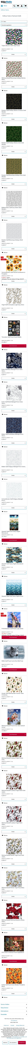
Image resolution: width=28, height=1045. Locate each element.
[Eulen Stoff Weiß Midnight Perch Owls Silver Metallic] (14, 393)
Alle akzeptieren (13, 1042)
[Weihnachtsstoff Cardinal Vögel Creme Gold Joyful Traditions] (14, 749)
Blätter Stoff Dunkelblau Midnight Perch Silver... (12, 435)
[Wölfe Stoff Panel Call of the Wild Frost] (14, 652)
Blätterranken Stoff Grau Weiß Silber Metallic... (12, 208)
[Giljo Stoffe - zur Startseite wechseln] (6, 2)
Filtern (4, 21)
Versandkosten (14, 1020)
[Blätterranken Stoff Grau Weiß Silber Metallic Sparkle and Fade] (14, 198)
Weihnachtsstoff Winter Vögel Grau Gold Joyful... (13, 856)
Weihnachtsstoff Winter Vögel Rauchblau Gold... (13, 888)
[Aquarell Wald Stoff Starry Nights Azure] (14, 587)
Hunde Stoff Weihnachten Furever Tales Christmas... (13, 694)
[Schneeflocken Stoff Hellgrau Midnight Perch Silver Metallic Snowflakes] (14, 490)
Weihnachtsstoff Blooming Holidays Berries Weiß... (14, 78)
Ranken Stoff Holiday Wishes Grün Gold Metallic (13, 143)
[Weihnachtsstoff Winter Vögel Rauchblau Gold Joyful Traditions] (14, 879)
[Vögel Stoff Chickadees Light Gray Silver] (14, 296)
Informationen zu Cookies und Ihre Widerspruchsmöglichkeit (17, 1037)
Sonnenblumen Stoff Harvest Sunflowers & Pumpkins (13, 273)
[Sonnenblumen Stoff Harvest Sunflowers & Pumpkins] (14, 263)
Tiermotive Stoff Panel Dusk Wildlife (11, 337)
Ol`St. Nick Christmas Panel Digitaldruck (13, 952)
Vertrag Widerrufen (20, 1025)
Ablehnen (5, 1042)
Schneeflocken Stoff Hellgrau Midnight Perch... (12, 499)
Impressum (6, 1025)
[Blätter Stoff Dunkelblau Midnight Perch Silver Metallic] (14, 425)
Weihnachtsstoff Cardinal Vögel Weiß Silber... (12, 823)
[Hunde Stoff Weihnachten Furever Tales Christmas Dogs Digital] (14, 684)
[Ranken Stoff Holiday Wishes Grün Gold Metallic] (14, 134)
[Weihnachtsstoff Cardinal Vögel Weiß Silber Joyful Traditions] (14, 814)
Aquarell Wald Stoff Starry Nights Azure (12, 596)
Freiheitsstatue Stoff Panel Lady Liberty (12, 628)
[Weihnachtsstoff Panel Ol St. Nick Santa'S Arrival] (14, 717)
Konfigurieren (22, 1042)
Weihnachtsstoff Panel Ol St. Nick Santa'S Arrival (13, 726)
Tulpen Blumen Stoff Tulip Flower (11, 45)
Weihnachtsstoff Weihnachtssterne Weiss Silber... (13, 920)
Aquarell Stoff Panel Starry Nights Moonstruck (11, 532)
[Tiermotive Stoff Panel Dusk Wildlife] (14, 328)
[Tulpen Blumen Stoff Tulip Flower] (14, 37)
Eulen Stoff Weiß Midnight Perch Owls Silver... (12, 402)
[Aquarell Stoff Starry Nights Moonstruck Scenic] (14, 555)
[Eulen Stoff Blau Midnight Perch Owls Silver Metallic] (14, 360)
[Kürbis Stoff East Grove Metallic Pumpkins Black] (14, 976)
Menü (5, 6)
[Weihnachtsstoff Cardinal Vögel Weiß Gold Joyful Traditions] (14, 781)
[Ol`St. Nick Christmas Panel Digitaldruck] (14, 943)
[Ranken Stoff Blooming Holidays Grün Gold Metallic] (14, 166)
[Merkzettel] (17, 5)
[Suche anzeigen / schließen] (14, 5)
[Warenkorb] (25, 5)
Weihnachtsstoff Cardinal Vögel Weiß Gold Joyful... (13, 791)
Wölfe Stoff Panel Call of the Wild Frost (12, 661)
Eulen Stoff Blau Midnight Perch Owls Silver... (12, 370)
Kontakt (12, 1025)
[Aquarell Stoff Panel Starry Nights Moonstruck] (14, 522)
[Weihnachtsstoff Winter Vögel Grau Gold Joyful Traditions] (14, 846)
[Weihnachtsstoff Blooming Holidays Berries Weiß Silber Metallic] (14, 69)
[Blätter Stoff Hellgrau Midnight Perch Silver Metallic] (14, 458)
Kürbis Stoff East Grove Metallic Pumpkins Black (13, 985)
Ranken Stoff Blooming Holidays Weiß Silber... (12, 240)
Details (13, 54)
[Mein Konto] (21, 5)
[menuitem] (4, 5)
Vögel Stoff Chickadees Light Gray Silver (13, 304)
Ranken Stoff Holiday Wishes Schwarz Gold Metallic (14, 111)
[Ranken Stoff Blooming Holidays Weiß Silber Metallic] (14, 231)
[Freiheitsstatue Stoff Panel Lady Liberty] (14, 619)
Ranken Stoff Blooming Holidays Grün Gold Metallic (14, 176)
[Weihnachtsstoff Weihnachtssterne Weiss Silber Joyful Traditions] (14, 911)
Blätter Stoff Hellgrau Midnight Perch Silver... (14, 466)
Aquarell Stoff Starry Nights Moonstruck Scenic (12, 564)
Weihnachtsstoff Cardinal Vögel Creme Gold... (12, 758)
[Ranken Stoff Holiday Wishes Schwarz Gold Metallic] (14, 101)
